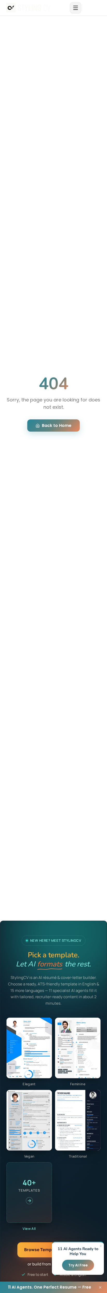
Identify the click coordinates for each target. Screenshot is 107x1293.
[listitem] (29, 1052)
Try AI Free (78, 1265)
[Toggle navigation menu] (75, 8)
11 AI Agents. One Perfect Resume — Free (49, 1287)
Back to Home (56, 425)
